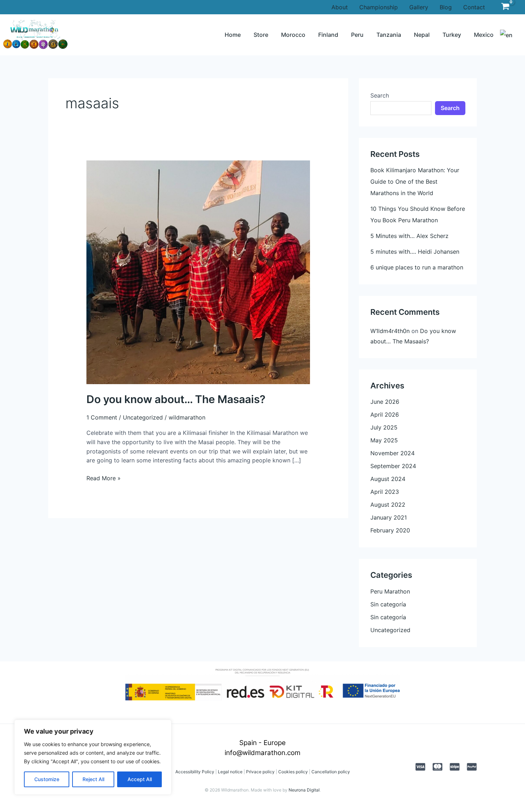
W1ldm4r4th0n (390, 330)
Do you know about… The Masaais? (175, 399)
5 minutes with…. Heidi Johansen (414, 251)
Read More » (103, 478)
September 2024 (393, 466)
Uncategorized (143, 417)
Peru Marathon (390, 591)
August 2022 (387, 504)
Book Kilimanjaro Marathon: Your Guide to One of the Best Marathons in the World (414, 182)
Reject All (93, 779)
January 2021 (388, 517)
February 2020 (390, 530)
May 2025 (384, 440)
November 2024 (392, 453)
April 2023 (384, 491)
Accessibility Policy (194, 771)
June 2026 (384, 401)
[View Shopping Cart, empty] (505, 7)
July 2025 (384, 427)
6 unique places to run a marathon (416, 267)
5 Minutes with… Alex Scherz (409, 235)
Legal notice (229, 771)
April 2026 (384, 414)
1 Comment (101, 417)
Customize (46, 779)
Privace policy (260, 771)
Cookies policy (293, 771)
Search (379, 95)
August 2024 (387, 478)
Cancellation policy (330, 771)
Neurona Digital (304, 790)
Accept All (140, 779)
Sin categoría (388, 604)
